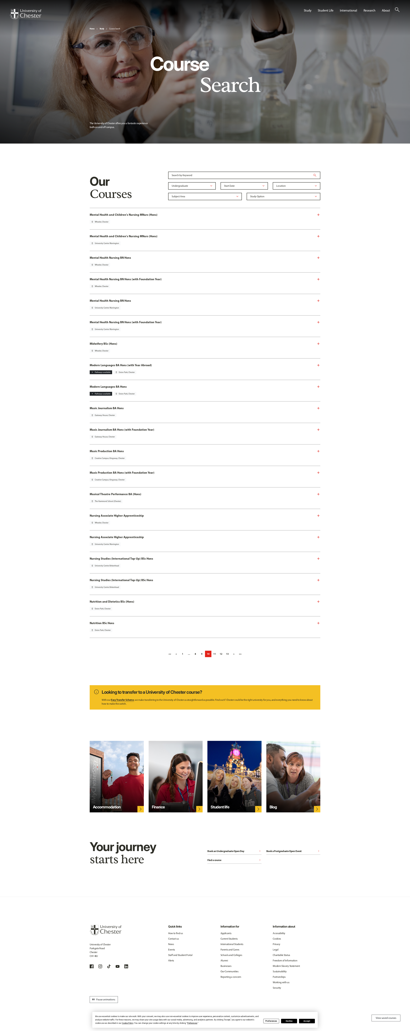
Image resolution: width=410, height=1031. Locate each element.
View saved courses (386, 1017)
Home (92, 28)
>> (240, 653)
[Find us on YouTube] (117, 966)
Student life (220, 807)
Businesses (226, 965)
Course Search (114, 29)
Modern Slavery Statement (286, 965)
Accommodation (106, 807)
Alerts (171, 960)
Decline (289, 1021)
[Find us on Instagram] (100, 966)
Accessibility (279, 933)
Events (171, 949)
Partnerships (279, 976)
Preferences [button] (192, 1023)
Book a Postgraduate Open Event (293, 851)
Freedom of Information (285, 960)
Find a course (234, 860)
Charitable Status (281, 955)
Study (102, 28)
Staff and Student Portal (180, 955)
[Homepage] (25, 14)
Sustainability (280, 971)
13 (227, 653)
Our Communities (229, 971)
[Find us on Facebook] (92, 966)
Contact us (173, 938)
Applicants (226, 933)
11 (214, 653)
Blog (273, 807)
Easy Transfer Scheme (122, 699)
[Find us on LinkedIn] (126, 966)
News (171, 944)
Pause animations (103, 999)
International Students (232, 944)
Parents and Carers (230, 949)
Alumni (224, 960)
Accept (306, 1021)
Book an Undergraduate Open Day (234, 851)
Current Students (229, 938)
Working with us (281, 982)
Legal (275, 949)
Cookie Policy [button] (127, 1023)
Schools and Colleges (231, 955)
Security (277, 987)
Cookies (277, 938)
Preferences (271, 1021)
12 (221, 653)
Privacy (276, 944)
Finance (158, 807)
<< (169, 653)
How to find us (175, 933)
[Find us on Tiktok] (109, 966)
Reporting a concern (231, 976)
